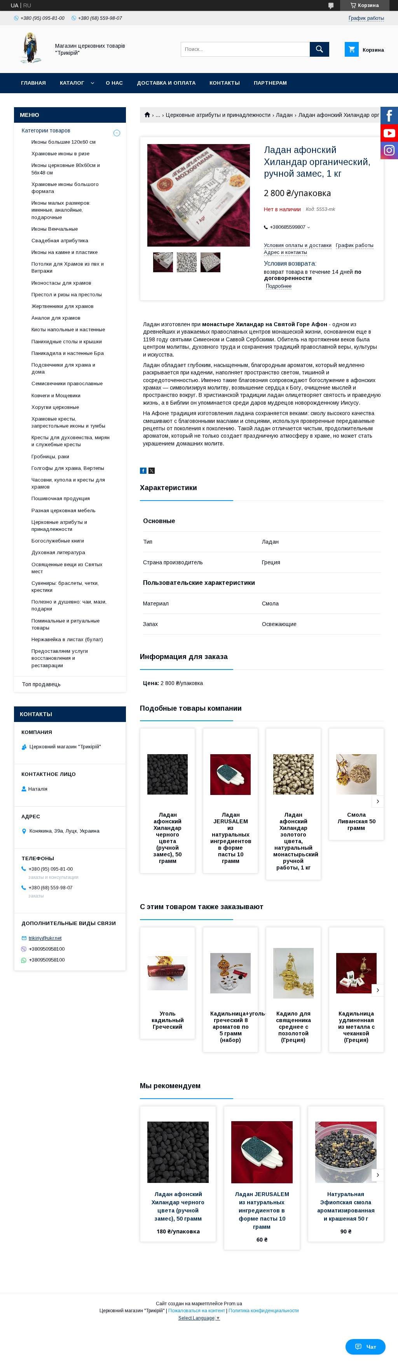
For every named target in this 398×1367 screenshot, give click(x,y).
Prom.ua (233, 1303)
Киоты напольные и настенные (68, 329)
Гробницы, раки (50, 456)
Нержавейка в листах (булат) (67, 639)
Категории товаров (46, 130)
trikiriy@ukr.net (45, 938)
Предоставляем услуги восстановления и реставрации (59, 658)
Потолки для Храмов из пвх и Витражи (67, 267)
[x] (151, 472)
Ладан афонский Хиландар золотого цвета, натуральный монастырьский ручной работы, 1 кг (296, 841)
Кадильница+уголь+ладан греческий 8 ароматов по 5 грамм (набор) (249, 1026)
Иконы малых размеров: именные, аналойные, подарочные (61, 210)
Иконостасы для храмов (61, 283)
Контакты (224, 83)
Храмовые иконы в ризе (60, 154)
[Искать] (319, 49)
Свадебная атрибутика (59, 240)
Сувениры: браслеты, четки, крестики (65, 586)
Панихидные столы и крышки (66, 341)
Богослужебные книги (57, 541)
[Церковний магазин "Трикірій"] (30, 63)
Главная (33, 83)
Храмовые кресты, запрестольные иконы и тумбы (68, 422)
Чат (371, 1347)
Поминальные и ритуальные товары (65, 624)
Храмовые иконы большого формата (65, 187)
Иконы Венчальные (54, 229)
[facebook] (143, 472)
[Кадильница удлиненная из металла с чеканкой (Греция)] (356, 966)
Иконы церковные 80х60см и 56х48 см (65, 168)
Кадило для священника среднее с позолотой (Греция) (294, 1026)
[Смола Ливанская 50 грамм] (356, 767)
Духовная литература (58, 552)
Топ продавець (41, 684)
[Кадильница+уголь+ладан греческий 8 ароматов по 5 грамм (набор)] (230, 966)
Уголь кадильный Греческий (168, 1020)
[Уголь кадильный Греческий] (167, 966)
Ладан (284, 115)
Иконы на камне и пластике (64, 252)
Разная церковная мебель (63, 510)
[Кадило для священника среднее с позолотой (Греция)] (293, 966)
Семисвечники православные (67, 383)
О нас (114, 83)
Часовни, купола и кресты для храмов (68, 483)
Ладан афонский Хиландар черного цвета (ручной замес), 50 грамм (168, 838)
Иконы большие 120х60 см (63, 142)
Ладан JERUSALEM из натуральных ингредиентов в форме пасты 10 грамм (231, 838)
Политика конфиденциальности (264, 1310)
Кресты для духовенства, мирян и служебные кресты (70, 441)
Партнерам (270, 83)
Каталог (72, 83)
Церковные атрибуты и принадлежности (218, 115)
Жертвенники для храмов (62, 306)
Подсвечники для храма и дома (63, 368)
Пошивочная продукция (60, 498)
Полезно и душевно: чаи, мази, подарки (68, 605)
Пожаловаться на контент (196, 1310)
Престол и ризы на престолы (66, 294)
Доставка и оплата (166, 83)
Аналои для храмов (55, 318)
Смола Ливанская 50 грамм (357, 821)
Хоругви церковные (55, 407)
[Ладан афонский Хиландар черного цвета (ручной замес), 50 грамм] (167, 767)
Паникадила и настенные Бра (67, 353)
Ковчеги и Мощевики (55, 395)
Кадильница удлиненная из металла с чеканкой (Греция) (357, 1026)
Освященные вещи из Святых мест (67, 568)
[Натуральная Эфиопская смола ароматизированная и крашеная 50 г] (346, 1145)
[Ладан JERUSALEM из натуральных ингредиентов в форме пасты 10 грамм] (230, 767)
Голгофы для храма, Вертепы (67, 468)
